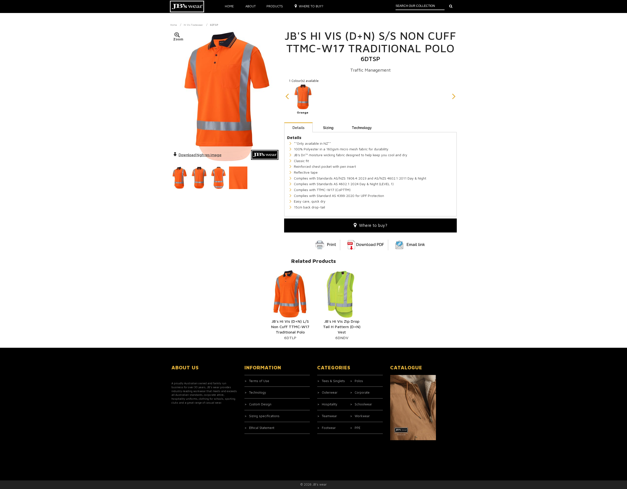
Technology (362, 128)
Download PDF (370, 244)
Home (229, 6)
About (250, 6)
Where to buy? (311, 6)
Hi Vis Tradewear (193, 24)
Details (298, 128)
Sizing (328, 128)
